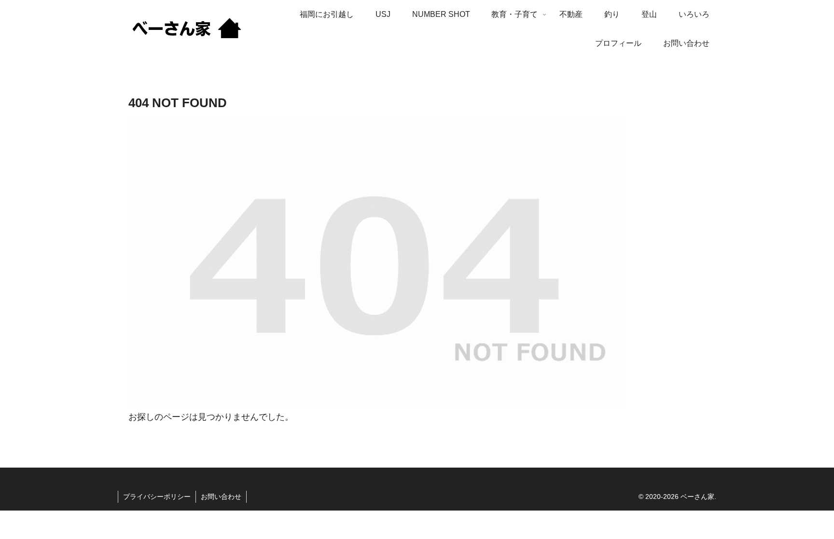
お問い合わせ (221, 496)
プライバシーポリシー (157, 496)
